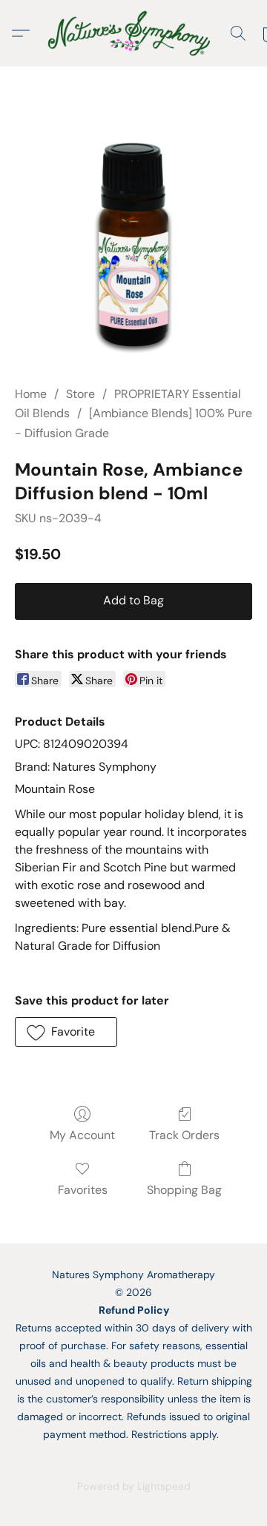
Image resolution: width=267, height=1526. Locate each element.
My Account (82, 1135)
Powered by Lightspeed (134, 1486)
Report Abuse (133, 1461)
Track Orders (184, 1135)
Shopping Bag (184, 1190)
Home (31, 394)
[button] (133, 33)
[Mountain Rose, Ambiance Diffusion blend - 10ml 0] (133, 244)
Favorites (83, 1190)
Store (80, 394)
